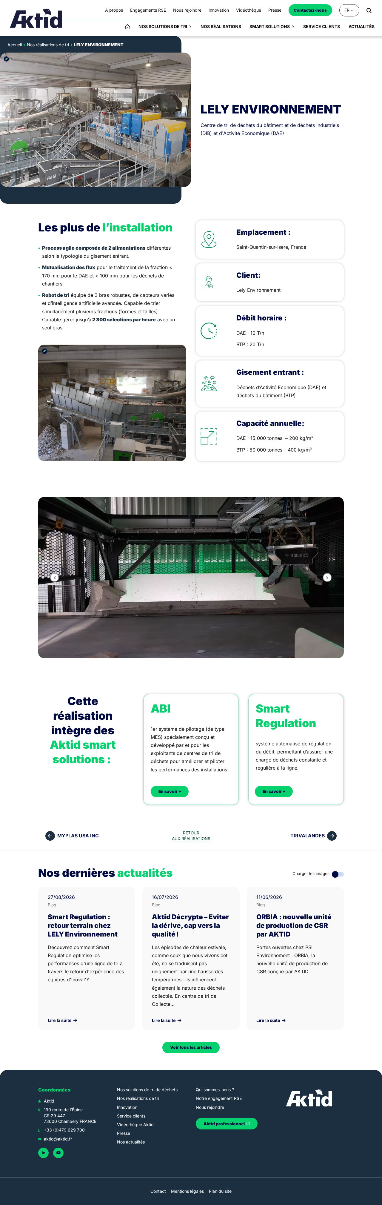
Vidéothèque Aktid (135, 1124)
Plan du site (220, 1191)
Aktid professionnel (225, 1123)
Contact (158, 1191)
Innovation (127, 1107)
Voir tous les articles (191, 1047)
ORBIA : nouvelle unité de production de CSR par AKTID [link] (294, 925)
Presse (123, 1133)
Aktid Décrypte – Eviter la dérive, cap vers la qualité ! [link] (190, 925)
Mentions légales (187, 1191)
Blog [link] (52, 904)
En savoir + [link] (169, 791)
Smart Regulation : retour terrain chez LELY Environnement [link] (83, 925)
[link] (36, 17)
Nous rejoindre (210, 1107)
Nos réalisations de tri (138, 1098)
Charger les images (310, 873)
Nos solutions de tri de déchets (147, 1089)
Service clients (131, 1115)
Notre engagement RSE (219, 1098)
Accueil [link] (14, 44)
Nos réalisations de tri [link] (48, 44)
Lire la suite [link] (60, 1020)
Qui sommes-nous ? (215, 1089)
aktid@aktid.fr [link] (58, 1138)
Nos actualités (131, 1141)
